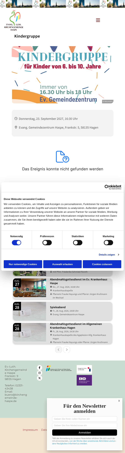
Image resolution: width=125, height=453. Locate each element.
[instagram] (39, 372)
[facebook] (39, 367)
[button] (67, 20)
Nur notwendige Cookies (23, 264)
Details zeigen (107, 254)
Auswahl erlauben (62, 264)
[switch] (47, 242)
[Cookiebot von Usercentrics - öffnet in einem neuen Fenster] (107, 187)
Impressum (30, 429)
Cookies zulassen (102, 264)
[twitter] (39, 378)
